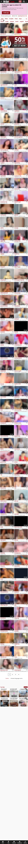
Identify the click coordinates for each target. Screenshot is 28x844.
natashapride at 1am (22, 16)
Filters (2, 21)
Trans (16, 18)
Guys (20, 18)
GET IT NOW (20, 45)
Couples (11, 18)
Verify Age (6, 12)
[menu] (1, 1)
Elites (6, 18)
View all (25, 687)
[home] (8, 1)
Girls (2, 18)
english (22, 21)
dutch (16, 21)
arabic (7, 21)
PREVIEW (5, 696)
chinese (12, 21)
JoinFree (20, 1)
